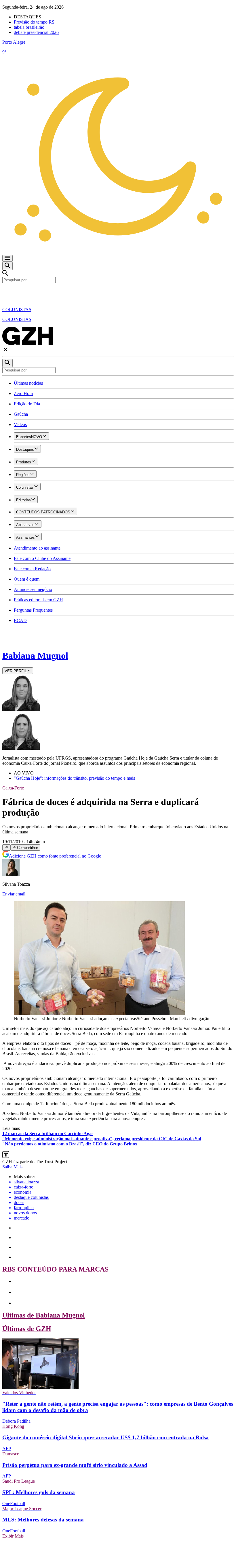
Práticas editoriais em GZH (38, 599)
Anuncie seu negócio (33, 589)
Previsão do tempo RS (34, 22)
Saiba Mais (12, 1166)
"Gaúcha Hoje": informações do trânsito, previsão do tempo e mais (74, 778)
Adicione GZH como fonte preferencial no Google (55, 856)
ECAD (20, 620)
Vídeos (20, 424)
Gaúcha (21, 414)
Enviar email (13, 893)
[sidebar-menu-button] (7, 258)
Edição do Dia (27, 403)
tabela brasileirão (29, 27)
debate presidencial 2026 (36, 32)
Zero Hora (23, 393)
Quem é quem (26, 579)
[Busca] (7, 266)
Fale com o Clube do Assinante (42, 558)
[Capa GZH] (118, 293)
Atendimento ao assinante (37, 548)
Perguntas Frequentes (33, 610)
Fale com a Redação (32, 568)
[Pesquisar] (7, 363)
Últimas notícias (28, 383)
